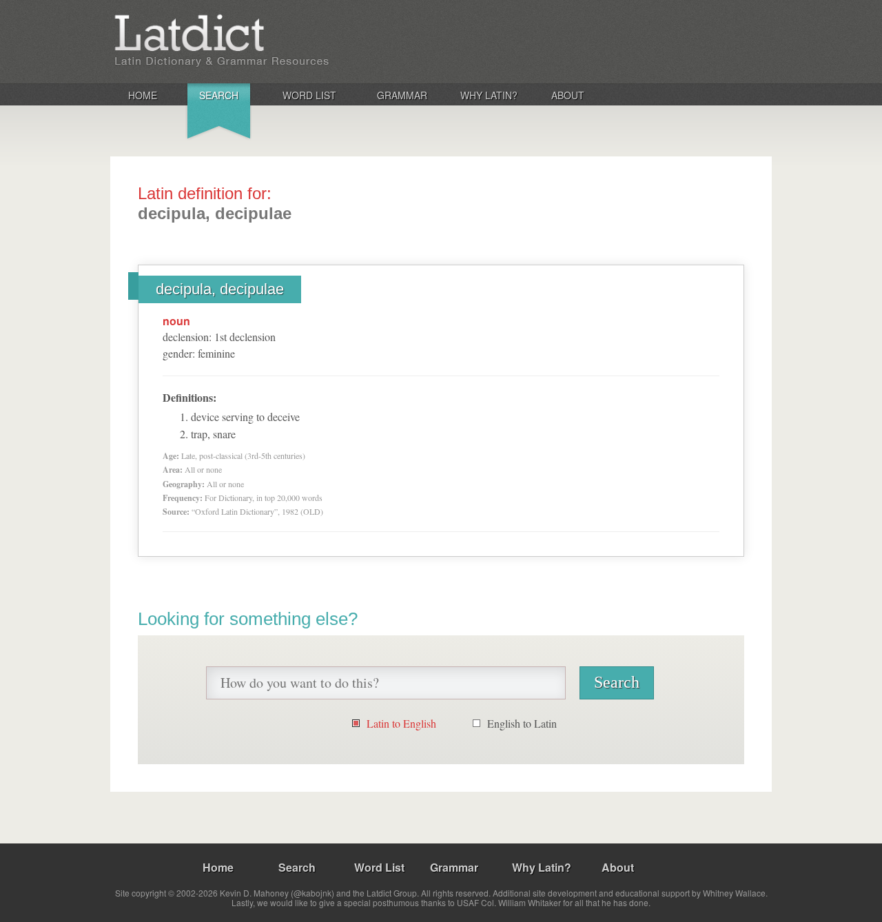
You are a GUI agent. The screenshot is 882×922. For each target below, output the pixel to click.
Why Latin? (488, 95)
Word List (309, 95)
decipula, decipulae (220, 289)
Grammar (402, 95)
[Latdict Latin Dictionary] (292, 41)
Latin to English (401, 723)
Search (218, 95)
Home (142, 95)
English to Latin (522, 723)
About (567, 95)
